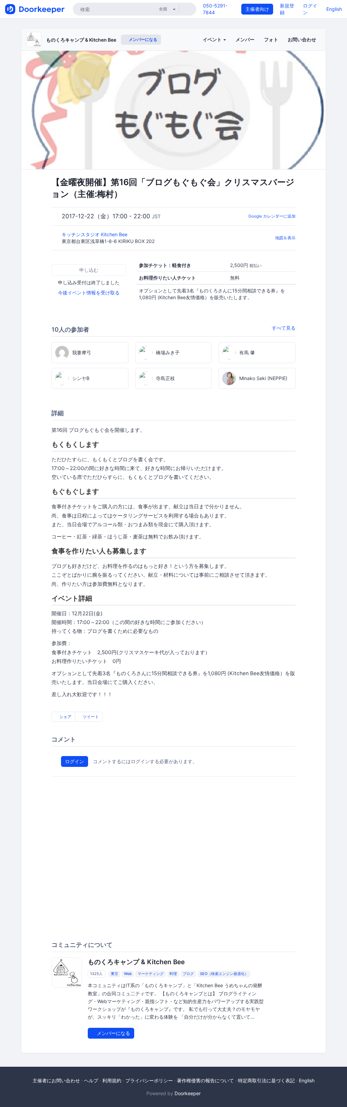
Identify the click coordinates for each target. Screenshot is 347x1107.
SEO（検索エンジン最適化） (224, 973)
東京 (114, 973)
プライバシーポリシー (149, 1080)
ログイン (74, 761)
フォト (271, 39)
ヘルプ (91, 1080)
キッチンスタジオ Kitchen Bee (95, 234)
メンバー (245, 39)
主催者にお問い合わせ (56, 1080)
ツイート (90, 716)
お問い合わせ (302, 39)
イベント (213, 39)
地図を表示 (285, 237)
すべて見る (283, 328)
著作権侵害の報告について (205, 1080)
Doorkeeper (188, 1093)
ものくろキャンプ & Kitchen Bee (81, 40)
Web (128, 973)
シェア (65, 716)
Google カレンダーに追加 (271, 216)
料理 (173, 973)
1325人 (96, 973)
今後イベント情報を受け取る (89, 292)
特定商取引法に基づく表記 (266, 1080)
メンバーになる (142, 39)
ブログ (188, 973)
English (334, 9)
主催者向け (257, 9)
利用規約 (111, 1080)
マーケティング (151, 973)
